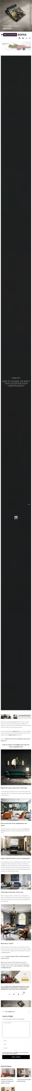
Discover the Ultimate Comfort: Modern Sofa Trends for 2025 (7, 1081)
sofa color (12, 989)
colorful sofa (8, 986)
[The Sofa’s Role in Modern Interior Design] (24, 1072)
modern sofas (4, 989)
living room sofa (23, 987)
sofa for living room (20, 989)
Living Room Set (15, 987)
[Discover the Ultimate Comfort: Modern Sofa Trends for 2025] (8, 1072)
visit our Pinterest (18, 966)
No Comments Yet (10, 1011)
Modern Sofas (16, 378)
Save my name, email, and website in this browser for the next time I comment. (15, 1053)
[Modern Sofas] (14, 34)
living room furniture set (19, 986)
